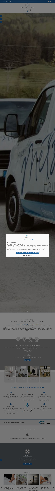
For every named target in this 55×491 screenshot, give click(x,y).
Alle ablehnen (28, 252)
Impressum (30, 255)
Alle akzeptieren (36, 252)
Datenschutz (25, 255)
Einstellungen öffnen (20, 252)
